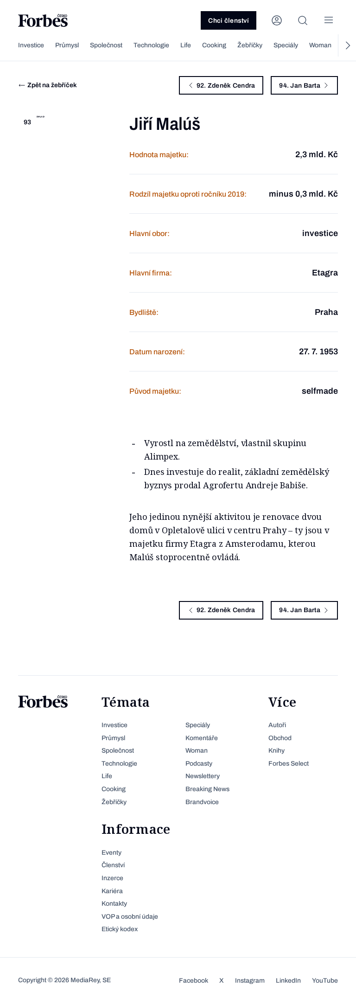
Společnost (106, 45)
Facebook (193, 980)
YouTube (325, 980)
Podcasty (198, 763)
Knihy (276, 750)
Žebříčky (249, 45)
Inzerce (112, 878)
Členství (113, 865)
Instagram (250, 980)
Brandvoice (202, 802)
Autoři (277, 725)
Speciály (285, 45)
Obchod (280, 738)
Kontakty (114, 903)
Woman (320, 45)
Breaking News (207, 789)
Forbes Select (288, 763)
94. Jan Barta (299, 85)
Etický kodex (120, 929)
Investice (31, 45)
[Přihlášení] (276, 20)
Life (185, 45)
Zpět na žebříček (52, 85)
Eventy (111, 852)
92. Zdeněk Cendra (226, 85)
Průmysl (67, 45)
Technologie (151, 45)
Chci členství (228, 20)
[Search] (302, 20)
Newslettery (202, 776)
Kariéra (112, 891)
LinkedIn (288, 980)
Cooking (214, 45)
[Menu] (328, 20)
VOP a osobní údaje (130, 916)
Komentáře (201, 738)
